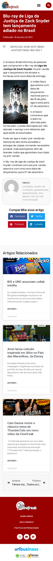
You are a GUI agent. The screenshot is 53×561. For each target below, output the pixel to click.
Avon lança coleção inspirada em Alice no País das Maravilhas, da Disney (25, 352)
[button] (39, 5)
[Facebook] (33, 537)
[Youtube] (26, 537)
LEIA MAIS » (12, 309)
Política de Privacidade (26, 528)
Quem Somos (26, 516)
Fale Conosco (27, 522)
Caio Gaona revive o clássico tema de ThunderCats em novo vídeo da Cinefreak (22, 428)
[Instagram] (20, 537)
